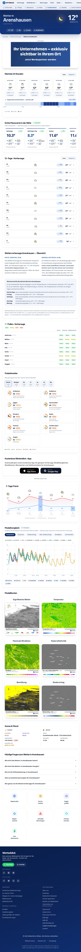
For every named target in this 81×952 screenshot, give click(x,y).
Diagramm (71, 74)
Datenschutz (46, 912)
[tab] (8, 384)
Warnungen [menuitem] (44, 3)
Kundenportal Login (9, 917)
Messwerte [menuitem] (68, 3)
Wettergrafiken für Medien (11, 915)
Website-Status (30, 941)
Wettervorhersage (15, 37)
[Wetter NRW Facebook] (4, 880)
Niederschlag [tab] (31, 534)
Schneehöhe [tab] (69, 534)
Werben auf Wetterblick (50, 901)
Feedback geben (7, 912)
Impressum (46, 909)
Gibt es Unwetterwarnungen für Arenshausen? (22, 778)
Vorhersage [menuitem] (20, 3)
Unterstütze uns (47, 904)
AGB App (45, 917)
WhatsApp (9, 864)
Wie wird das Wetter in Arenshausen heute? (21, 760)
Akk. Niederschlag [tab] (45, 534)
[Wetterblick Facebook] (4, 872)
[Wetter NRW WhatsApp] (18, 880)
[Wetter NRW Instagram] (13, 880)
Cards (64, 74)
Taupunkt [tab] (21, 534)
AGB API (45, 920)
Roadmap (45, 893)
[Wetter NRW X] (8, 880)
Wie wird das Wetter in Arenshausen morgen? (22, 766)
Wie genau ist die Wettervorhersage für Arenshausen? (25, 784)
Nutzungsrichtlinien (49, 915)
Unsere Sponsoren (48, 899)
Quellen (45, 928)
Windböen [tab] (58, 534)
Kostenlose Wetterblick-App (11, 890)
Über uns (45, 890)
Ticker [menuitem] (52, 3)
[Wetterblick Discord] (8, 872)
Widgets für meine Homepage (12, 896)
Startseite (5, 37)
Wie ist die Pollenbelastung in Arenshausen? (21, 772)
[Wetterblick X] (13, 872)
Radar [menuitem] (58, 3)
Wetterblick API (7, 901)
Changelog (52, 941)
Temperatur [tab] (10, 534)
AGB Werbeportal (48, 923)
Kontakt (22, 864)
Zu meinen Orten (8, 893)
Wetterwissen (6, 899)
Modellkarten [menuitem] (31, 3)
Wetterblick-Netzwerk (49, 896)
